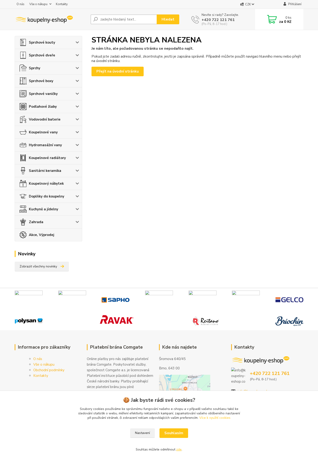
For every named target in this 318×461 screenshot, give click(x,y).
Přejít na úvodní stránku (117, 71)
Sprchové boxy (41, 81)
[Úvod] (51, 19)
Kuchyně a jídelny (43, 209)
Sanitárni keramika (45, 170)
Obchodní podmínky (48, 370)
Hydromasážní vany (45, 145)
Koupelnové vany (43, 132)
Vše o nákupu (38, 4)
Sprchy (34, 68)
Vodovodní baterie (45, 119)
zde (179, 449)
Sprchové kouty (42, 42)
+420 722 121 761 (218, 19)
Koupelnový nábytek (46, 183)
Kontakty (62, 4)
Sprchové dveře (42, 55)
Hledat (168, 19)
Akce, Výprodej (41, 234)
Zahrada (36, 222)
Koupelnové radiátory (47, 158)
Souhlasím (173, 433)
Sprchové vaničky (43, 93)
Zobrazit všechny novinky (38, 266)
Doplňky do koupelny (46, 196)
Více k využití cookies (214, 418)
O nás (20, 4)
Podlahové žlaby (43, 106)
